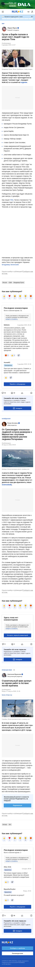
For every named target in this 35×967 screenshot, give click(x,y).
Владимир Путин (19, 282)
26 (25, 840)
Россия (5, 282)
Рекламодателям (17, 953)
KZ (28, 12)
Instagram (19, 408)
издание (23, 82)
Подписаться (17, 805)
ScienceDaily (7, 485)
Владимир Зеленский (10, 265)
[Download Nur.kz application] (17, 4)
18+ (10, 824)
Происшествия (7, 670)
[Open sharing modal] (22, 393)
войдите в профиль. (12, 319)
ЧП (14, 670)
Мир (3, 23)
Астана (5, 824)
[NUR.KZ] (17, 11)
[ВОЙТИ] (32, 12)
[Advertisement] (18, 97)
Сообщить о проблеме (17, 948)
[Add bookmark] (31, 393)
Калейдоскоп (6, 418)
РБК (11, 200)
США (10, 282)
